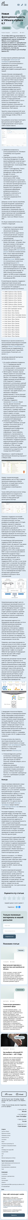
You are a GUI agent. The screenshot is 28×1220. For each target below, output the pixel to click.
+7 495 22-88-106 (22, 1109)
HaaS (3, 1169)
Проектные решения (8, 1161)
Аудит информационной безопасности (11, 1163)
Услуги (4, 1129)
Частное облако (5, 1131)
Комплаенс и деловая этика (8, 1176)
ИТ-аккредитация (6, 1186)
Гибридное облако (6, 1135)
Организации (5, 1180)
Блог (3, 1189)
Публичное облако (6, 1133)
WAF (3, 1147)
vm (9, 168)
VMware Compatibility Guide (16, 346)
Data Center (11, 259)
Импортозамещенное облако (8, 1158)
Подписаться (9, 936)
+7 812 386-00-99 (22, 1114)
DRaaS (3, 1141)
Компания (4, 1172)
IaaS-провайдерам (14, 745)
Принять (14, 1215)
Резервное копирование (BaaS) (9, 1145)
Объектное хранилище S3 (8, 1143)
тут (7, 354)
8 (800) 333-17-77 (22, 1124)
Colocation (4, 1139)
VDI (18, 263)
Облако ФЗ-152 (5, 1137)
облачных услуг (16, 750)
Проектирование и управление (9, 1167)
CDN (3, 1154)
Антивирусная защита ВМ (7, 1149)
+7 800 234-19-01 (22, 1119)
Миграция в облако (6, 1165)
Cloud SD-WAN (5, 1151)
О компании (4, 1174)
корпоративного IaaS (12, 806)
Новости (3, 1182)
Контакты (4, 1178)
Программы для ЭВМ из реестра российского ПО (13, 1184)
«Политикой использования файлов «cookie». (12, 1206)
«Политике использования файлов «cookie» (12, 1200)
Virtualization (15, 402)
